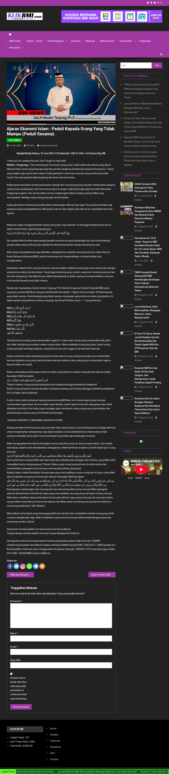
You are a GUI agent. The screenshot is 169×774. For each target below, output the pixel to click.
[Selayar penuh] (158, 478)
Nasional (90, 41)
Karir (52, 753)
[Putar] (124, 478)
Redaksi (30, 145)
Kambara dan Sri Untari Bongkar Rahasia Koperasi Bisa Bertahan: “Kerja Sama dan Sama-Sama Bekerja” (141, 158)
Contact (54, 759)
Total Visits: (16, 745)
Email (14, 646)
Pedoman (55, 740)
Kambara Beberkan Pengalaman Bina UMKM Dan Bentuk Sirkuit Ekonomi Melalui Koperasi (148, 214)
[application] (141, 469)
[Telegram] (36, 566)
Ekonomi (76, 41)
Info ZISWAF (14, 140)
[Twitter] (16, 566)
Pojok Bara (145, 41)
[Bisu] (152, 478)
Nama (14, 633)
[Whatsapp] (29, 566)
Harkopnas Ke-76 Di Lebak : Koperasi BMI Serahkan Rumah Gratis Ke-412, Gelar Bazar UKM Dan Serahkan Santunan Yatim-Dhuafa (148, 247)
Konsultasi (14, 47)
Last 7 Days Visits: (19, 741)
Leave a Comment (48, 145)
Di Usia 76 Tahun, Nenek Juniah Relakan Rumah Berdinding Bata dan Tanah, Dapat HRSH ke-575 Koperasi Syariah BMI (143, 125)
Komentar (16, 601)
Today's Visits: (17, 737)
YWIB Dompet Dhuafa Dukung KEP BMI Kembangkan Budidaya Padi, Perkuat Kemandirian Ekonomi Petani (142, 91)
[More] (42, 566)
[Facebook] (10, 566)
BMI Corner (15, 41)
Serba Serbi (125, 41)
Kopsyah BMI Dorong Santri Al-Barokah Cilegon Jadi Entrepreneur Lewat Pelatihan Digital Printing (142, 141)
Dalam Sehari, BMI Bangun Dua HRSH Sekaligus (103, 574)
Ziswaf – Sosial (34, 41)
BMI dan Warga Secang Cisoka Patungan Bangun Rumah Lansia (22, 574)
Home (53, 728)
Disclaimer (55, 747)
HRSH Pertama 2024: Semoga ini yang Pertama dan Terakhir (146, 188)
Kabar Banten (107, 41)
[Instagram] (23, 566)
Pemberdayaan (56, 41)
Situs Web (15, 660)
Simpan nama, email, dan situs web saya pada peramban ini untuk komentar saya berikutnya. (18, 688)
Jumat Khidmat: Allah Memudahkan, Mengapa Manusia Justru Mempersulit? (143, 108)
